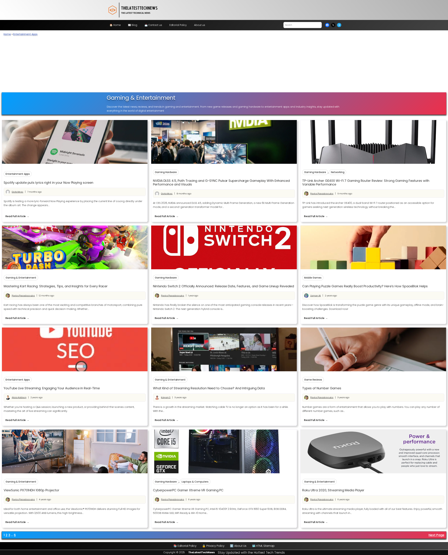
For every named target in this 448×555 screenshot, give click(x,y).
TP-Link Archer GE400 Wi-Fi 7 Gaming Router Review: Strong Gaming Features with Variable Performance (365, 182)
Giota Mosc (17, 191)
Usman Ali (315, 295)
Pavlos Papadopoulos (321, 193)
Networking (337, 172)
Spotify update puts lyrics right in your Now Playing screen (48, 182)
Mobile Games (312, 277)
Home (7, 34)
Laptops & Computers (195, 481)
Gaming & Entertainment (21, 277)
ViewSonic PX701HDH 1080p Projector (31, 490)
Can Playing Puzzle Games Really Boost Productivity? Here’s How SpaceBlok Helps (365, 286)
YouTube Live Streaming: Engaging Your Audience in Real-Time (52, 388)
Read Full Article (19, 216)
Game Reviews (313, 379)
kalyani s (165, 397)
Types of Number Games (321, 388)
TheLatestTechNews (201, 552)
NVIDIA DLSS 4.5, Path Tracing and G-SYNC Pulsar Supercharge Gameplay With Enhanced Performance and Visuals (221, 182)
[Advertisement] (224, 65)
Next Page (436, 535)
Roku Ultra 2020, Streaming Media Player (333, 490)
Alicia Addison (19, 397)
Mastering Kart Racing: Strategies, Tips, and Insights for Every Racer (56, 286)
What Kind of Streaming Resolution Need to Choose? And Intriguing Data (209, 388)
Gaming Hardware (166, 172)
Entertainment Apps (25, 34)
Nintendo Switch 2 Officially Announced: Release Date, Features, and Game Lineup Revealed (223, 286)
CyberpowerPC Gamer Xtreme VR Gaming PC (188, 490)
